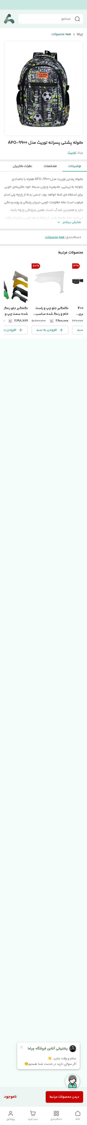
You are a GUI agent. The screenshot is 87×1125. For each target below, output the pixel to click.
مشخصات (50, 166)
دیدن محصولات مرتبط (64, 1097)
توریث (72, 152)
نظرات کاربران (22, 166)
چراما (80, 34)
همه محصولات (61, 34)
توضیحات (74, 166)
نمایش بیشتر (72, 222)
